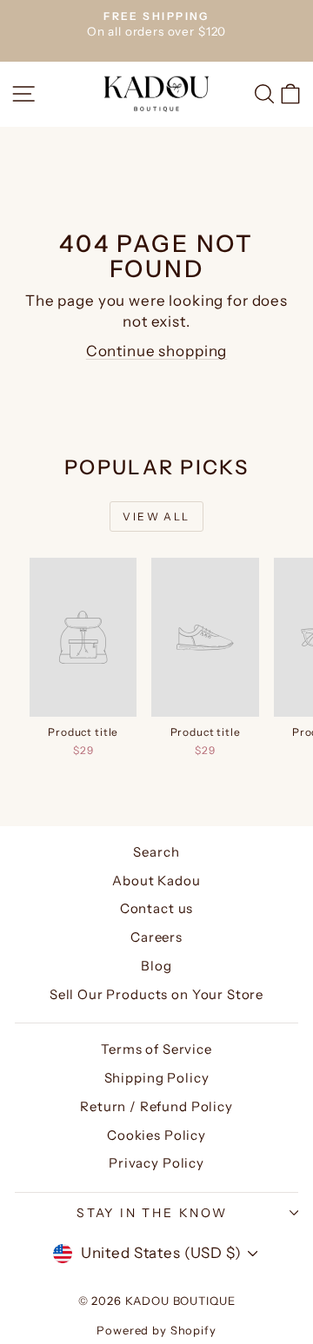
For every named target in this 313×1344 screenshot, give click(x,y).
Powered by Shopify (156, 1330)
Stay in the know (152, 1213)
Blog (156, 965)
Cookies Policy (156, 1135)
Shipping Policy (157, 1077)
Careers (156, 937)
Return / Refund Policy (156, 1106)
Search (156, 852)
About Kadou (156, 880)
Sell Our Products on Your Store (156, 994)
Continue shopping (156, 351)
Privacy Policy (156, 1163)
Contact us (157, 908)
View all (156, 516)
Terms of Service (156, 1049)
